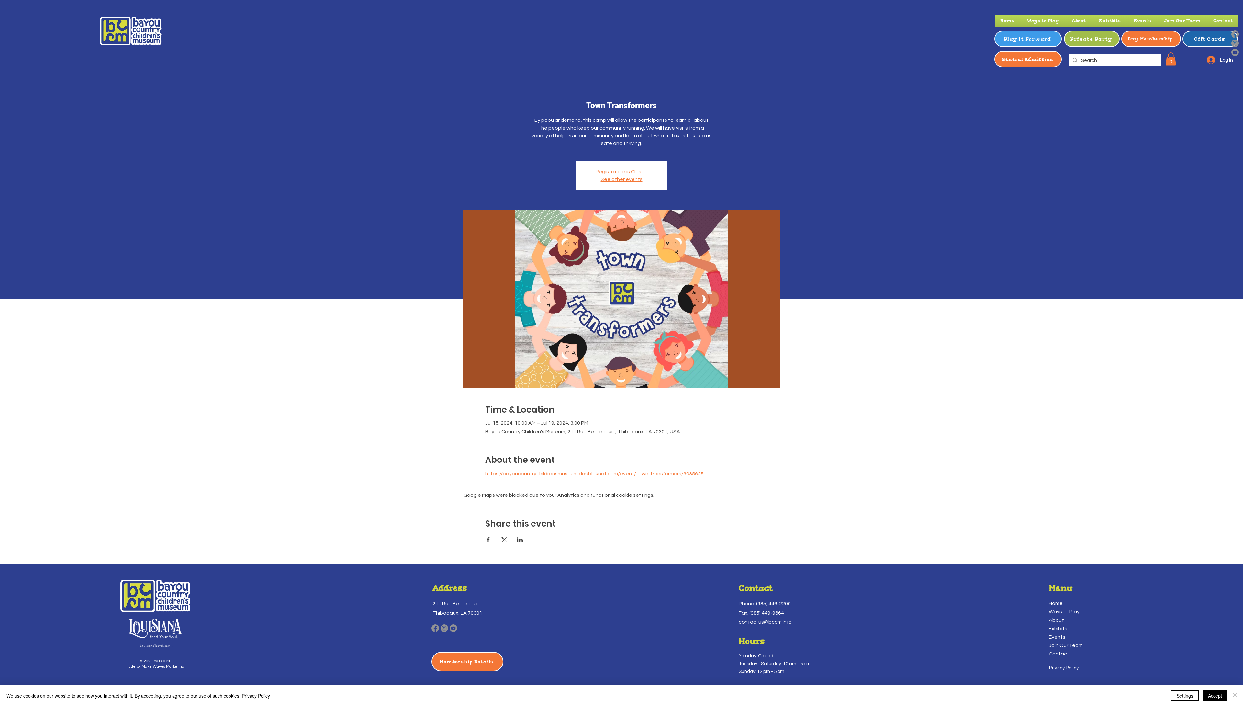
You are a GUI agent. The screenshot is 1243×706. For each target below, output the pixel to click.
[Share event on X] (504, 539)
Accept (1215, 695)
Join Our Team (1066, 645)
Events (1057, 637)
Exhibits (1058, 628)
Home (1056, 603)
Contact (1059, 653)
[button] (1043, 21)
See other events (622, 179)
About (1056, 620)
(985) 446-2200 (773, 603)
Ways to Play (1064, 611)
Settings (1185, 695)
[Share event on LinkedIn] (520, 539)
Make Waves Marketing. (163, 667)
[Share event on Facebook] (488, 539)
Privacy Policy (256, 695)
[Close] (1235, 695)
